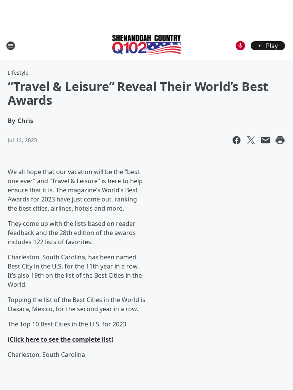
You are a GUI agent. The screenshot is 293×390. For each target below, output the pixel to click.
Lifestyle (18, 72)
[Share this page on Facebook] (236, 140)
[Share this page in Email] (265, 140)
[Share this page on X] (251, 140)
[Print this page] (280, 140)
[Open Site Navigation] (10, 45)
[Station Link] (146, 45)
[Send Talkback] (240, 45)
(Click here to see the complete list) (60, 339)
